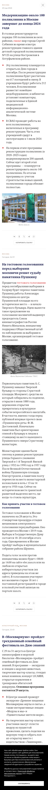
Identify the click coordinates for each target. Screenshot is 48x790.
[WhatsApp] (34, 236)
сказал (17, 41)
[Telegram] (29, 236)
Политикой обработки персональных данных (19, 772)
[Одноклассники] (19, 236)
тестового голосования (31, 283)
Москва (5, 5)
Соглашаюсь (24, 783)
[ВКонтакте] (14, 236)
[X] (24, 236)
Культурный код (10, 626)
